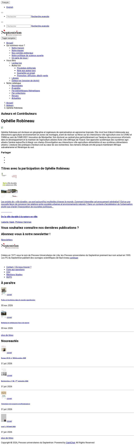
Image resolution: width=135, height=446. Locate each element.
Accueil (9, 43)
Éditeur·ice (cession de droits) (25, 80)
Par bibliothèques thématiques (26, 90)
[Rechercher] (2, 12)
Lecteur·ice (17, 63)
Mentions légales (14, 274)
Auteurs (9, 105)
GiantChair (70, 442)
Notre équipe (18, 50)
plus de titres (7, 335)
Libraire (15, 78)
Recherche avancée (40, 16)
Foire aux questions (15, 269)
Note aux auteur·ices (26, 70)
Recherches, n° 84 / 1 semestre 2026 (14, 381)
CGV (8, 272)
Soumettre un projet (26, 73)
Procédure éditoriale (26, 68)
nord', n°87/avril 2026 (8, 426)
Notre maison (18, 48)
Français (5, 2)
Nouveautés (17, 85)
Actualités (16, 98)
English (9, 7)
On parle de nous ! (20, 58)
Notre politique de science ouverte (28, 55)
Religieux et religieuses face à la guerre (15, 323)
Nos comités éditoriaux (22, 53)
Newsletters (7, 240)
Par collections (18, 93)
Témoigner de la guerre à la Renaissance (15, 404)
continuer (74, 258)
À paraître (16, 88)
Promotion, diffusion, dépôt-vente (32, 75)
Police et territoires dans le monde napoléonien (18, 300)
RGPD (9, 277)
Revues (15, 95)
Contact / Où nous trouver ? (18, 267)
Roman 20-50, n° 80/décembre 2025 (13, 358)
